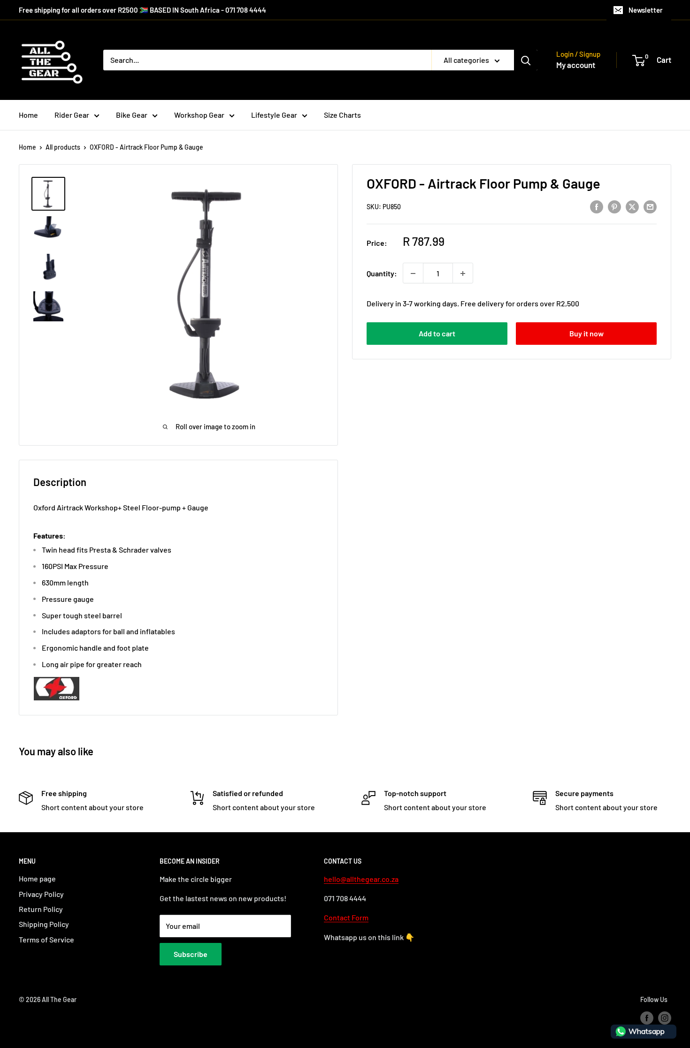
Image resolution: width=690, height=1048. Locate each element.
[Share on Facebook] (596, 206)
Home (28, 114)
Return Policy (41, 908)
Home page (37, 878)
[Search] (525, 60)
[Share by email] (650, 206)
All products (63, 147)
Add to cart (437, 333)
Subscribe (190, 953)
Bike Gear (131, 114)
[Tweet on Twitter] (632, 206)
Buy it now (586, 333)
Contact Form (346, 917)
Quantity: (382, 273)
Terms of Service (46, 939)
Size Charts (342, 114)
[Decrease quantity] (413, 273)
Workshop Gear (199, 114)
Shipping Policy (44, 923)
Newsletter (646, 10)
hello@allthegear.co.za (361, 878)
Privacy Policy (41, 893)
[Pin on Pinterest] (614, 206)
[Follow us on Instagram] (664, 1018)
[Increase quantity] (463, 273)
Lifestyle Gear (274, 114)
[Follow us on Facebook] (646, 1018)
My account (575, 64)
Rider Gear (71, 114)
